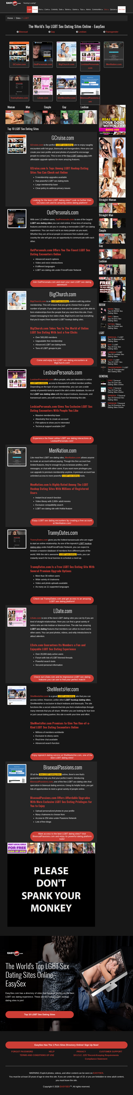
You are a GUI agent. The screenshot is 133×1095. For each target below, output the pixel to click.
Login (29, 9)
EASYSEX (98, 1073)
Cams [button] (47, 9)
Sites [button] (106, 9)
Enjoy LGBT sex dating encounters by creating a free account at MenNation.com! (62, 521)
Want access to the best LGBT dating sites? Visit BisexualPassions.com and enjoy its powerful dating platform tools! (62, 836)
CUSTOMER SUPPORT (110, 1051)
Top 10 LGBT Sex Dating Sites (39, 1014)
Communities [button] (97, 9)
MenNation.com (114, 64)
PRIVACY (81, 1051)
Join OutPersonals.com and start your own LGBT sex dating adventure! (62, 283)
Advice (88, 9)
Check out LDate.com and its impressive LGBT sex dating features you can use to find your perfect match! (62, 678)
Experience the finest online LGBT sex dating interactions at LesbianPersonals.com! (62, 439)
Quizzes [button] (113, 9)
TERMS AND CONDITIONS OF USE (37, 1055)
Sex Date (121, 9)
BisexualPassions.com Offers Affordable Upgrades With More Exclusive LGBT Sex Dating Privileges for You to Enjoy (61, 801)
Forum (35, 9)
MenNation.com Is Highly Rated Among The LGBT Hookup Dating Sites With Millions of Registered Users (59, 488)
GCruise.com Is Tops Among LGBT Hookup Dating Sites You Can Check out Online (59, 170)
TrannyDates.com (19, 98)
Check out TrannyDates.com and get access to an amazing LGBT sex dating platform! (62, 600)
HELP (52, 1051)
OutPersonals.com (43, 64)
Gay (52, 32)
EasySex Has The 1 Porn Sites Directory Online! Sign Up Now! (66, 1045)
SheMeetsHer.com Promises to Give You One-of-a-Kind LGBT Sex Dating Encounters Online (60, 725)
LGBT (26, 18)
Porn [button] (40, 9)
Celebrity (54, 9)
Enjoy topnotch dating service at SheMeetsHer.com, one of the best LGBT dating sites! (62, 756)
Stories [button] (67, 9)
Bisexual (23, 32)
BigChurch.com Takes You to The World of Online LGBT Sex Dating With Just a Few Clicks (59, 330)
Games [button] (75, 9)
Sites (18, 18)
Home (10, 18)
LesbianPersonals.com (41, 379)
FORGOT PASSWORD (22, 1051)
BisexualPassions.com (41, 782)
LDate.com (43, 98)
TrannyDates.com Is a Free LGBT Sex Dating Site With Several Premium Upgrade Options (62, 568)
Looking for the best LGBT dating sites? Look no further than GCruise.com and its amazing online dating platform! (62, 201)
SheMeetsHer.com (66, 98)
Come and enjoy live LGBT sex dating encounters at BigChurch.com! (62, 361)
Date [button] (61, 9)
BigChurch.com (66, 64)
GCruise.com (19, 64)
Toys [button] (82, 9)
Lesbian (82, 32)
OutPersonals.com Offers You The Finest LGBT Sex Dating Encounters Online (60, 252)
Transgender (111, 32)
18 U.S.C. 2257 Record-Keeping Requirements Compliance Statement (96, 1057)
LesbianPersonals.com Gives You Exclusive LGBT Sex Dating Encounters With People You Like (61, 408)
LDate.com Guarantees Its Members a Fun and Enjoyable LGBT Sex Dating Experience (57, 647)
